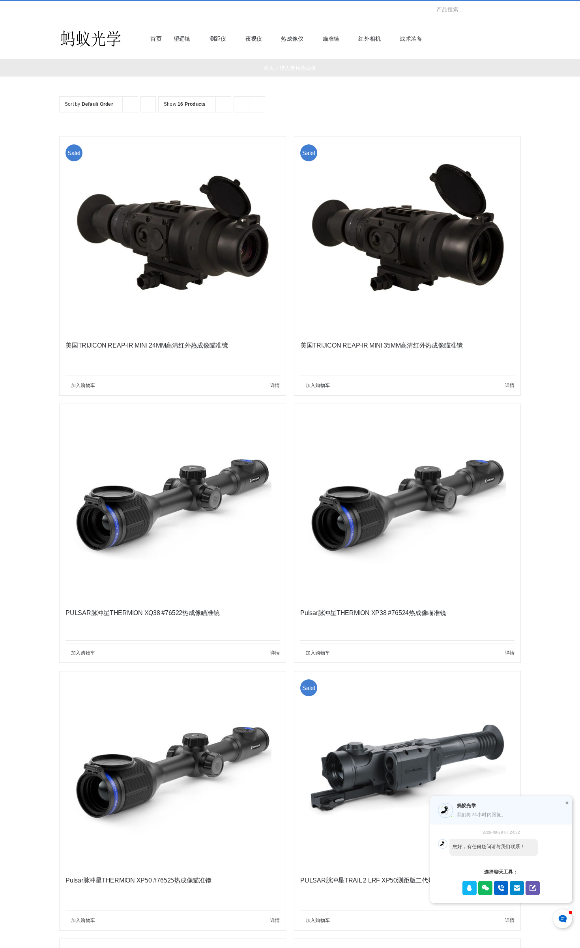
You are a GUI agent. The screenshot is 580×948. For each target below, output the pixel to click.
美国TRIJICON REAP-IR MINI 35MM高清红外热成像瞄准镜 (381, 345)
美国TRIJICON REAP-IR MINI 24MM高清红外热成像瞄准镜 (146, 345)
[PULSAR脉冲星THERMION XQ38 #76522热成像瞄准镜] (173, 502)
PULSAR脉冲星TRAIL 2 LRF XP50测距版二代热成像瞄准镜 (382, 880)
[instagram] (86, 9)
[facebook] (61, 9)
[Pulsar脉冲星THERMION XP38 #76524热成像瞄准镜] (407, 502)
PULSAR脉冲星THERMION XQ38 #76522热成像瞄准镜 (142, 613)
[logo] (90, 31)
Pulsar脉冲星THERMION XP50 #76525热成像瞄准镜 (138, 880)
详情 (275, 385)
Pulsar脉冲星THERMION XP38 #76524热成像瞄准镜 (373, 613)
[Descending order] (148, 104)
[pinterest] (112, 9)
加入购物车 (83, 385)
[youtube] (99, 9)
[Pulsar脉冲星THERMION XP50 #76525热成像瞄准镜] (173, 770)
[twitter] (74, 9)
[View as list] (257, 104)
